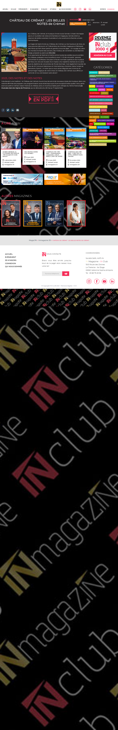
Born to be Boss (104, 72)
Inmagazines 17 (10, 213)
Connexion (110, 9)
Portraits (104, 93)
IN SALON (44, 9)
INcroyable (93, 89)
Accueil (5, 9)
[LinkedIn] (111, 281)
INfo (91, 123)
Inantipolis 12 (32, 213)
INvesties (109, 89)
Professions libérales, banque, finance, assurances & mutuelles (102, 83)
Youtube (85, 9)
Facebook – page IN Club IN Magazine (80, 9)
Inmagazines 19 (54, 213)
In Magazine (34, 9)
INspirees (102, 89)
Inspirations (94, 130)
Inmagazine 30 (45, 240)
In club (104, 110)
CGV (75, 286)
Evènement (10, 257)
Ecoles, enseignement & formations (101, 103)
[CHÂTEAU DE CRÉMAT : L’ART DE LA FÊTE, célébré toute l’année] (76, 138)
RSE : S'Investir (94, 117)
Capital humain (94, 110)
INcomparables (94, 93)
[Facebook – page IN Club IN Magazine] (95, 281)
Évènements (23, 9)
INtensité (93, 120)
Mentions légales (66, 286)
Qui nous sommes (65, 9)
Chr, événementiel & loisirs (78, 24)
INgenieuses (109, 86)
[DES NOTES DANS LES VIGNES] (32, 138)
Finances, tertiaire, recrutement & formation (100, 79)
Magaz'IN (33, 240)
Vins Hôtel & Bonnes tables (98, 106)
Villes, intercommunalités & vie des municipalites (101, 134)
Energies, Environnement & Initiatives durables (101, 76)
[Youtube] (103, 281)
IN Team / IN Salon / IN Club (98, 144)
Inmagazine (75, 19)
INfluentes (100, 86)
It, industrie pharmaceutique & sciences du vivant (102, 141)
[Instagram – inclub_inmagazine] (87, 281)
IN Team (92, 86)
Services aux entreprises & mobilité (101, 96)
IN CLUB (13, 9)
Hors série (103, 130)
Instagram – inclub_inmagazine (75, 9)
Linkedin (89, 9)
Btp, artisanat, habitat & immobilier (101, 99)
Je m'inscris (10, 260)
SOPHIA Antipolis (95, 113)
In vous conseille (103, 127)
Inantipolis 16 (76, 213)
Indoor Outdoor (100, 123)
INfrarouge (93, 72)
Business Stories (107, 113)
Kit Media (53, 9)
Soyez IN (103, 9)
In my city (93, 127)
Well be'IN (110, 123)
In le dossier (105, 117)
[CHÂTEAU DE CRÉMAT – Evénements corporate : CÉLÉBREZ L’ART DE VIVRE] (54, 138)
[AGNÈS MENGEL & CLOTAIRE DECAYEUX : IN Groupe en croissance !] (11, 138)
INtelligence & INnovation (106, 120)
